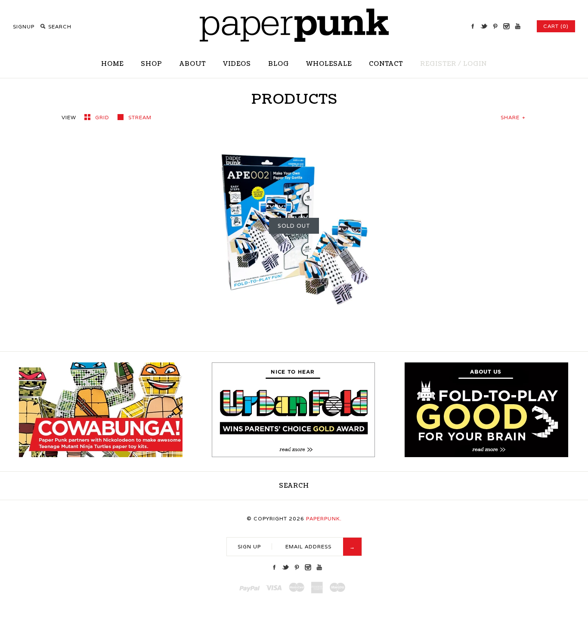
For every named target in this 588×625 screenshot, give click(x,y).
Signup (23, 26)
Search (294, 486)
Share (513, 117)
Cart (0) (556, 26)
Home (112, 64)
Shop (151, 64)
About (192, 64)
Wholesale (329, 64)
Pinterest (495, 26)
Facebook (472, 26)
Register (438, 64)
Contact (386, 64)
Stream (140, 117)
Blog (278, 64)
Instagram (506, 26)
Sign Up (249, 546)
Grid (103, 117)
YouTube (517, 26)
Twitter (484, 26)
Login (475, 64)
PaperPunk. (324, 518)
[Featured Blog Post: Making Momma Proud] (293, 455)
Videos (237, 64)
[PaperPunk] (294, 39)
